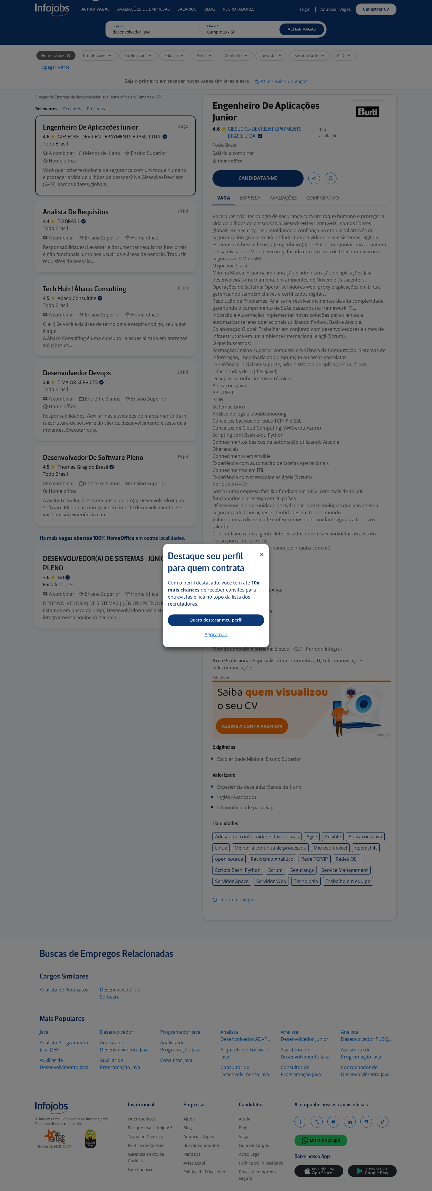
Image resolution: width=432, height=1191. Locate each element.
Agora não (216, 634)
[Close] (261, 554)
